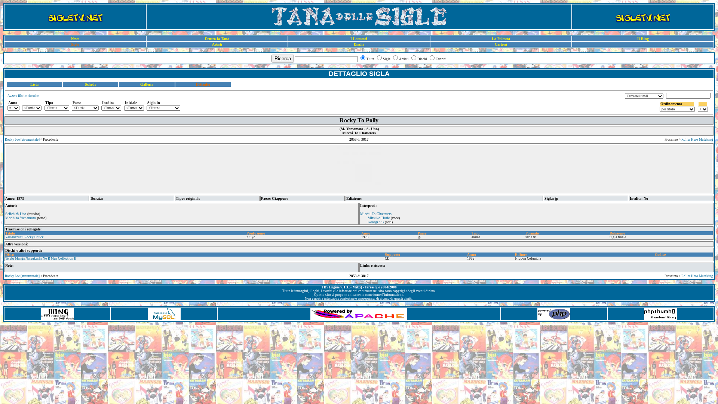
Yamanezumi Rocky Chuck (24, 237)
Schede (90, 84)
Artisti (217, 44)
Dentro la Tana (217, 39)
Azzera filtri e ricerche (23, 96)
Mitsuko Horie (379, 218)
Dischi (359, 44)
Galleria (146, 84)
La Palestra (501, 39)
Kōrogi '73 (376, 222)
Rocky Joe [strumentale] (22, 139)
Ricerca (282, 58)
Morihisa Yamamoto (20, 218)
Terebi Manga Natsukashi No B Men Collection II (40, 258)
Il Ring (643, 39)
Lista (34, 84)
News (75, 39)
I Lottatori (358, 39)
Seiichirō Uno (15, 214)
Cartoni (501, 44)
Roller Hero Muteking (697, 139)
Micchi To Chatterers (376, 214)
